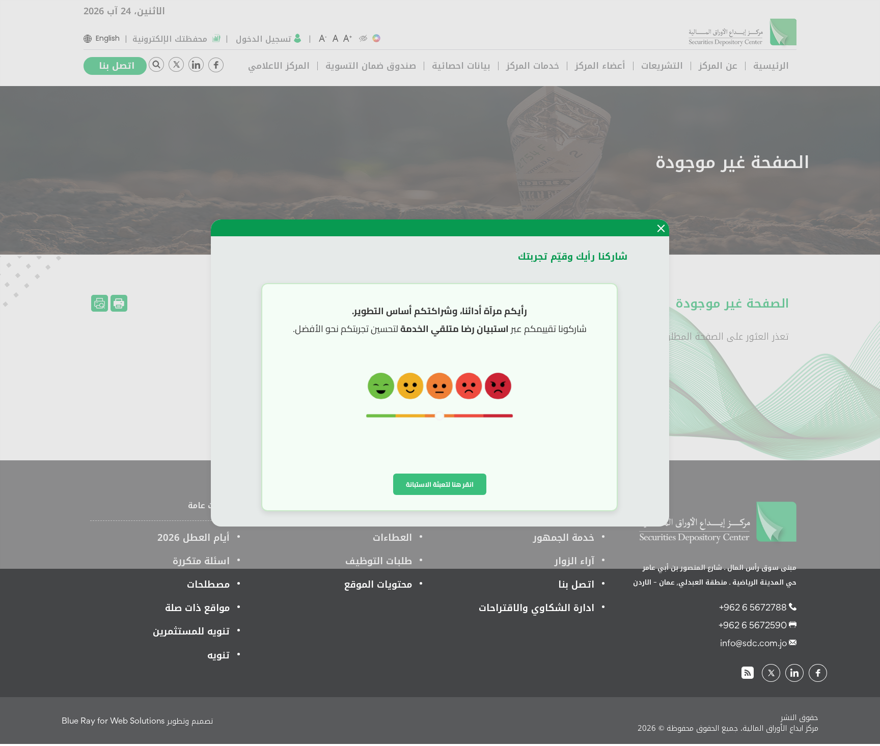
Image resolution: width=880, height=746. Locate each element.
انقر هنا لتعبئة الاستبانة (440, 484)
